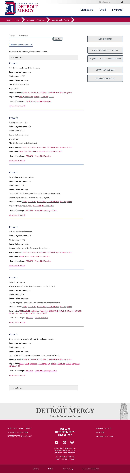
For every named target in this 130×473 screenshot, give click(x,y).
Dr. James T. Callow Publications (105, 58)
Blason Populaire (41, 318)
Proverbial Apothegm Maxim (46, 210)
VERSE (51, 97)
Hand (31, 97)
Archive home (105, 39)
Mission (36, 469)
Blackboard (87, 9)
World (17, 366)
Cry (49, 364)
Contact (100, 432)
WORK (44, 313)
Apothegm (44, 311)
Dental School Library (18, 432)
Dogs (30, 151)
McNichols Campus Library (19, 428)
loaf (37, 256)
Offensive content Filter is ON (21, 45)
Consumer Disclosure (91, 469)
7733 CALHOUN (53, 93)
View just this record (17, 106)
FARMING (62, 311)
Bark (21, 151)
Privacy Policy (68, 469)
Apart (27, 364)
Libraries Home (12, 20)
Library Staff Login (106, 436)
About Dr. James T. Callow (105, 50)
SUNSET (26, 313)
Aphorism (35, 311)
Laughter (28, 206)
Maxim (36, 97)
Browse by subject (105, 70)
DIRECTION (53, 311)
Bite (25, 151)
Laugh (21, 206)
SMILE (68, 364)
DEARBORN (41, 93)
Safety (50, 469)
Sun (20, 313)
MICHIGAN (32, 93)
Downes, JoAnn (66, 93)
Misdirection (44, 151)
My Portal (117, 9)
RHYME (12, 313)
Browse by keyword (105, 78)
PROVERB (44, 97)
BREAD (32, 256)
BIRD (21, 97)
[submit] (122, 1)
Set (17, 313)
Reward (45, 206)
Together (75, 364)
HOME (24, 93)
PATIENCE (37, 206)
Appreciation (24, 256)
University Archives (35, 20)
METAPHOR (44, 256)
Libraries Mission (103, 428)
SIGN (60, 151)
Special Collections (60, 20)
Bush (26, 97)
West (39, 313)
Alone (21, 364)
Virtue (51, 206)
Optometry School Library (19, 436)
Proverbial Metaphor (43, 101)
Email (103, 9)
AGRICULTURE (24, 311)
